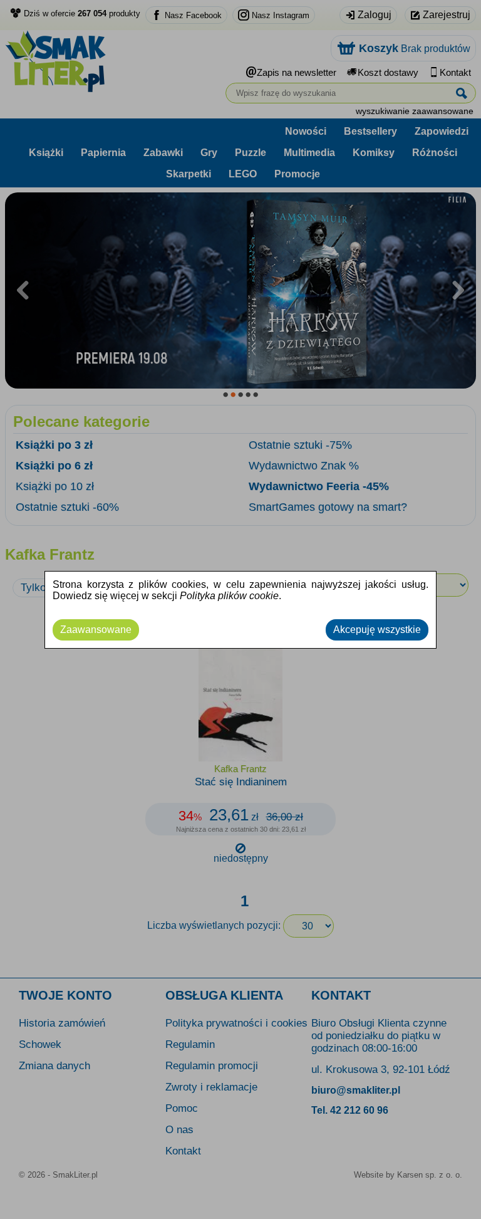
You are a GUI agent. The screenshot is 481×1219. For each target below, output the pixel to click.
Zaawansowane (96, 629)
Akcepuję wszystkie (377, 629)
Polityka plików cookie (229, 595)
